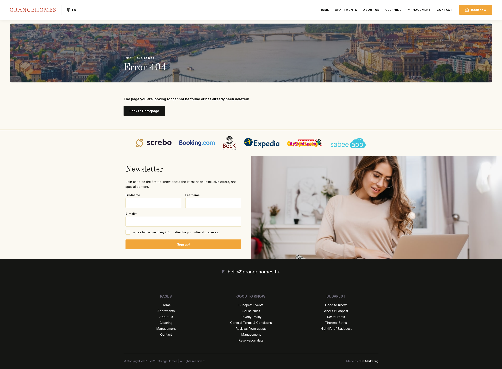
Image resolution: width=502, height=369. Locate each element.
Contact (444, 9)
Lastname (192, 195)
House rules (251, 311)
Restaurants (336, 317)
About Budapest (336, 311)
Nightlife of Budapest (336, 329)
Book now (478, 10)
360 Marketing (368, 361)
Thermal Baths (336, 323)
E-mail (131, 213)
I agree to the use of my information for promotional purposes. (175, 232)
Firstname (133, 195)
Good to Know (336, 305)
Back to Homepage (144, 111)
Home (324, 9)
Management (419, 9)
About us (371, 9)
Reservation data (250, 340)
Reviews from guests (251, 329)
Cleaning (393, 9)
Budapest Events (250, 305)
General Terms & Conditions (251, 323)
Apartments (346, 9)
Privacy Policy (251, 317)
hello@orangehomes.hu (254, 272)
